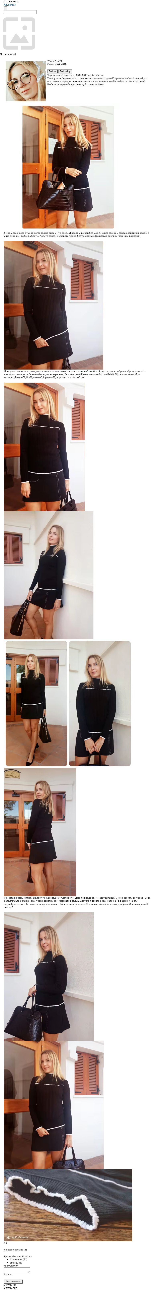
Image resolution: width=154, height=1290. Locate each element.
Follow (52, 71)
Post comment (13, 1281)
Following (65, 71)
